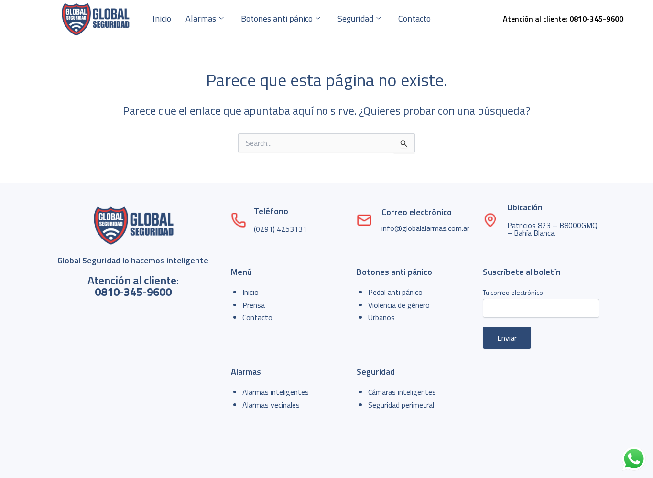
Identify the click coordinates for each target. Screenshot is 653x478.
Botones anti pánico (277, 18)
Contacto (414, 18)
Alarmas (200, 18)
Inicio (161, 18)
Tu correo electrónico (513, 292)
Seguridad (355, 18)
